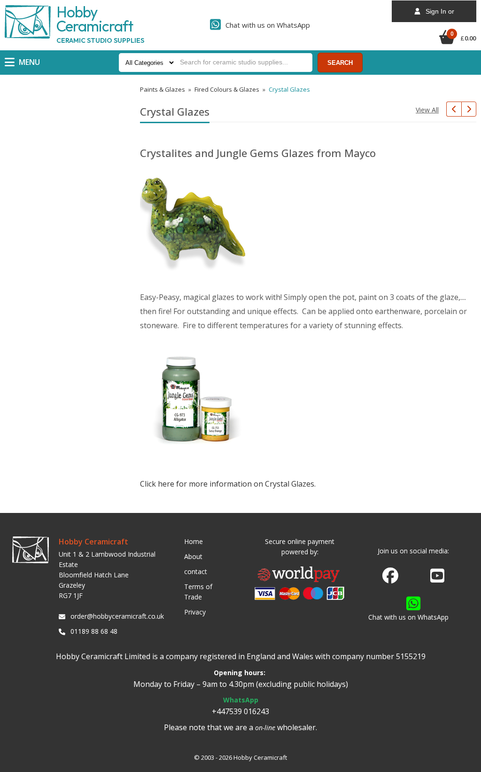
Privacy (195, 611)
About (193, 556)
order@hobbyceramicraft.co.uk (115, 616)
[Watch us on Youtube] (437, 578)
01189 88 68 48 (93, 631)
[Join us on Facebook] (390, 576)
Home (193, 541)
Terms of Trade (198, 591)
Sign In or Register (437, 15)
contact (195, 571)
